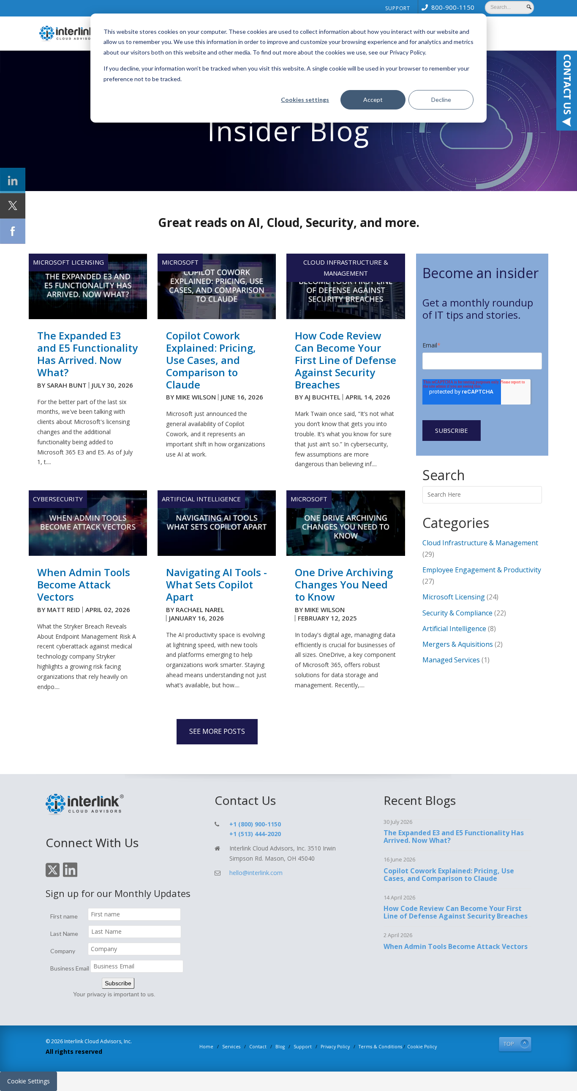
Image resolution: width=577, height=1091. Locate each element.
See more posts (217, 731)
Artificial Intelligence (201, 499)
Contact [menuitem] (258, 1047)
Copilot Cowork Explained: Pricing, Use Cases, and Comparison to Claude (211, 359)
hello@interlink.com (256, 873)
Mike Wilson (196, 397)
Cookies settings (305, 99)
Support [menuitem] (397, 8)
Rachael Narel (200, 609)
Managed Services (456, 659)
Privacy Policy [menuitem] (335, 1047)
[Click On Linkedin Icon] (70, 876)
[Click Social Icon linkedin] (12, 180)
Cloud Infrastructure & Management (345, 267)
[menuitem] (446, 7)
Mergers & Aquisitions (462, 644)
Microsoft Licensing (68, 262)
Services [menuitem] (231, 1047)
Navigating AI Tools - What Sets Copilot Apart (216, 584)
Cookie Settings (28, 1081)
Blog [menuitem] (280, 1047)
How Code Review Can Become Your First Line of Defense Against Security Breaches (345, 359)
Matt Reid (63, 609)
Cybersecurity (58, 499)
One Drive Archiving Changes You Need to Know (344, 584)
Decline (441, 99)
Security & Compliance (464, 613)
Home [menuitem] (206, 1047)
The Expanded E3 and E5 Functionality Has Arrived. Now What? (87, 353)
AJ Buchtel (322, 397)
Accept (373, 99)
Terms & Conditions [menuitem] (380, 1047)
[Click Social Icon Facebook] (12, 231)
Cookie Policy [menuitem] (422, 1047)
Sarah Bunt (67, 385)
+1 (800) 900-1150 (255, 824)
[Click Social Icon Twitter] (12, 206)
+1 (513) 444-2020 (255, 834)
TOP (509, 1043)
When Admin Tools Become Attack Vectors (83, 584)
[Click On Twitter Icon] (53, 876)
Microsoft (180, 262)
